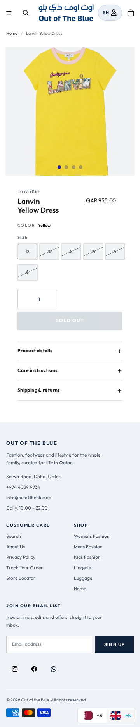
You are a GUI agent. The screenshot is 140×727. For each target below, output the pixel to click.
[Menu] (9, 13)
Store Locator (20, 578)
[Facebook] (34, 668)
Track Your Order (24, 567)
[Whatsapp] (53, 668)
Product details (35, 350)
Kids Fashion (87, 557)
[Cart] (130, 12)
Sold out (70, 320)
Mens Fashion (88, 547)
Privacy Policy (20, 557)
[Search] (25, 12)
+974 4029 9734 (23, 487)
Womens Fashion (92, 536)
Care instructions (38, 370)
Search (13, 536)
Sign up (114, 644)
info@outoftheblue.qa (28, 497)
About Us (15, 547)
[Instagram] (14, 668)
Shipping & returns (39, 390)
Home (12, 33)
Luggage (83, 578)
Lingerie (82, 567)
